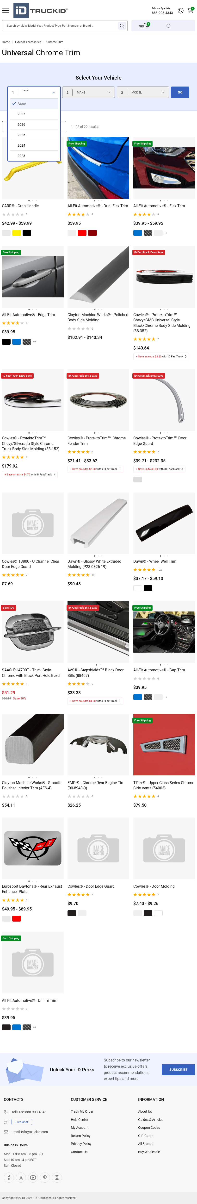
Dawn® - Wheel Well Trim (154, 561)
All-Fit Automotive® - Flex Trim (159, 206)
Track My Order (82, 1111)
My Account (80, 1127)
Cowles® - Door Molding (154, 886)
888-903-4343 (162, 13)
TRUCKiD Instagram (57, 1178)
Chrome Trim (54, 42)
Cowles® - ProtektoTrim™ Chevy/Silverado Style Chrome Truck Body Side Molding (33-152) (31, 443)
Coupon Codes (149, 1127)
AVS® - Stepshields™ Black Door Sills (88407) (95, 673)
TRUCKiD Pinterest (45, 1178)
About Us (145, 1111)
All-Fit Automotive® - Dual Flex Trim (98, 206)
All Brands (145, 1144)
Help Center (79, 1120)
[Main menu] (6, 10)
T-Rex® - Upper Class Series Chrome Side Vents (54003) (163, 785)
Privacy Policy (81, 1144)
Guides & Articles (150, 1120)
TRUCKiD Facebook (9, 1178)
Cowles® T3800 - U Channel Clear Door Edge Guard (30, 564)
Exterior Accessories (28, 42)
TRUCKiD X (21, 1178)
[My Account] (180, 10)
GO (180, 92)
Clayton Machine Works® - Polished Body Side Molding (98, 317)
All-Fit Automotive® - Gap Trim (159, 670)
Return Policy (81, 1136)
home (6, 42)
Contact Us (79, 1152)
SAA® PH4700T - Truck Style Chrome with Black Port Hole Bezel (31, 673)
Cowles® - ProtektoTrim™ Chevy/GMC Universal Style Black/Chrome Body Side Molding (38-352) (162, 322)
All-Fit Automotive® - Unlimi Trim (29, 1000)
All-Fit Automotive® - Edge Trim (28, 314)
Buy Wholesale (149, 1152)
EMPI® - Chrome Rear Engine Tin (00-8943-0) (95, 785)
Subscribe (178, 1070)
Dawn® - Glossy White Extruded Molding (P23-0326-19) (94, 564)
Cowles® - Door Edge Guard (91, 886)
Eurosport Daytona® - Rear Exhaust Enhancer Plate (32, 889)
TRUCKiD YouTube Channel (33, 1178)
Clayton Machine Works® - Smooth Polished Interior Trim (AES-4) (32, 785)
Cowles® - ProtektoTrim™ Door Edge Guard (159, 441)
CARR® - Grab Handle (20, 206)
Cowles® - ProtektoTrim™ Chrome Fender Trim (97, 441)
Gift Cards (145, 1136)
